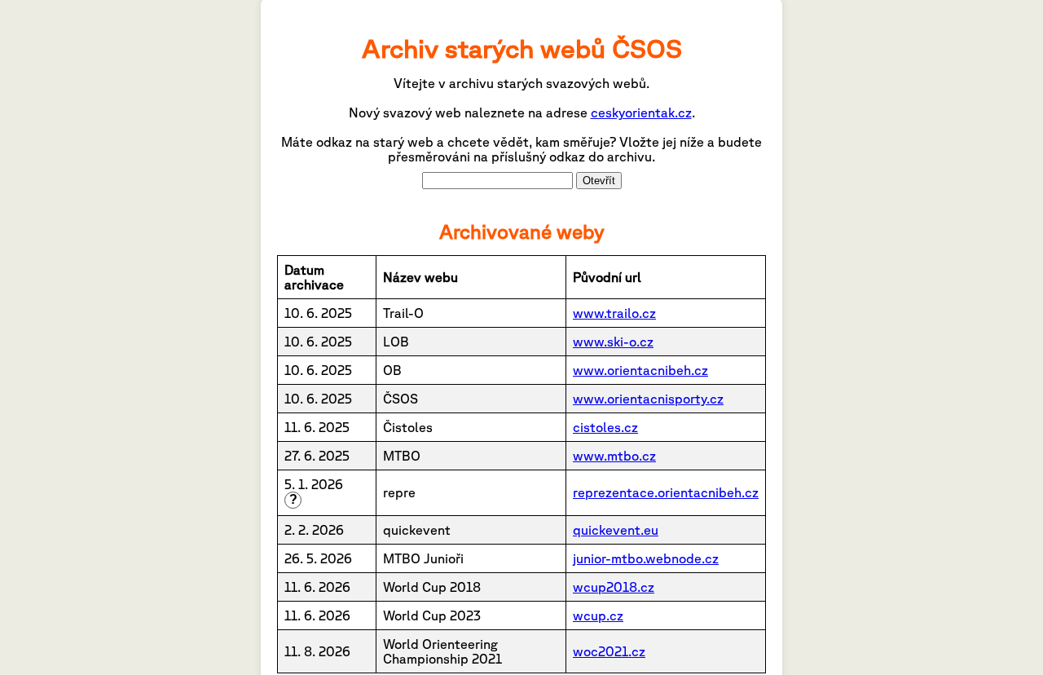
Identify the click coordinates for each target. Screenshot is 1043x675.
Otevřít (599, 180)
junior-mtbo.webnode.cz (646, 558)
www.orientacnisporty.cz (648, 398)
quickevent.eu (615, 530)
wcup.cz (598, 615)
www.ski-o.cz (613, 341)
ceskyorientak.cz (641, 112)
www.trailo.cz (614, 313)
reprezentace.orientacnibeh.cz (666, 492)
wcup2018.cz (613, 587)
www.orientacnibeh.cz (640, 370)
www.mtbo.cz (614, 455)
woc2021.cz (609, 651)
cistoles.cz (605, 427)
